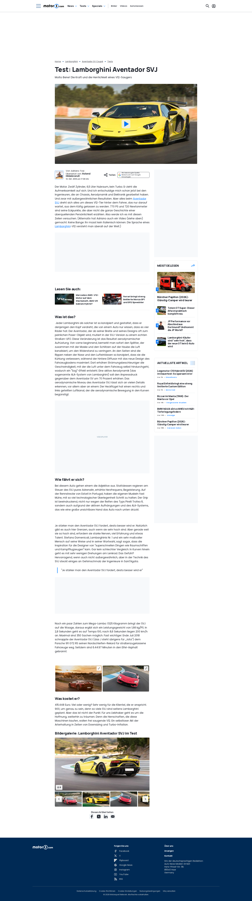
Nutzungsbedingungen (150, 891)
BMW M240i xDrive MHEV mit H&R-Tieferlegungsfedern (176, 410)
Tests (83, 6)
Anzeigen (169, 850)
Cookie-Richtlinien (107, 891)
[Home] (54, 6)
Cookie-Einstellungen (127, 891)
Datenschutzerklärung (86, 891)
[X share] (98, 816)
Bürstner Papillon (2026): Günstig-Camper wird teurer (173, 423)
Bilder (114, 6)
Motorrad (170, 390)
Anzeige (171, 415)
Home (58, 61)
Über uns (168, 845)
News (71, 6)
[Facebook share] (91, 816)
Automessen (136, 6)
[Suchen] (207, 6)
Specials (97, 6)
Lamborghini (71, 61)
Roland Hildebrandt (78, 175)
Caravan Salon (174, 428)
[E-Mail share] (112, 816)
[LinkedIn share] (105, 816)
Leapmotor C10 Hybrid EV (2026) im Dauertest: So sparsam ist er (175, 372)
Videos (123, 6)
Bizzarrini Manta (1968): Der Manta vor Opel (173, 398)
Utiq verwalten (169, 891)
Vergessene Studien (176, 402)
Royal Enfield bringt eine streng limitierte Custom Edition (174, 385)
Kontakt (168, 855)
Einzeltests (171, 377)
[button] (59, 799)
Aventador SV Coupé (92, 61)
